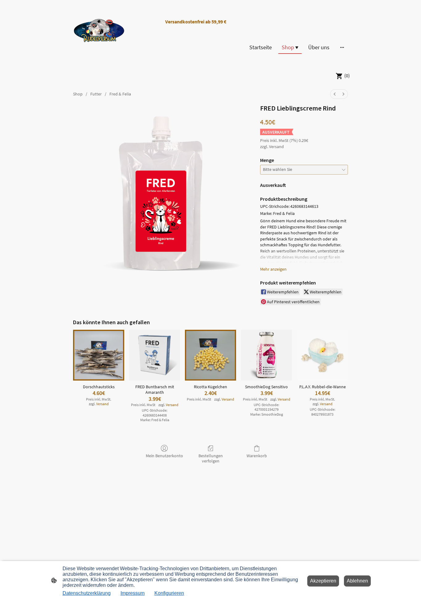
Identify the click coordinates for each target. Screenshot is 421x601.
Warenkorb (257, 455)
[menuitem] (334, 94)
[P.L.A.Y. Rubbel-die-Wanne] (322, 355)
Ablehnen (357, 580)
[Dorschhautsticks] (98, 355)
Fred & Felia (120, 94)
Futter (96, 94)
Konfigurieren (169, 593)
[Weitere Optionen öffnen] (342, 47)
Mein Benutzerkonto (164, 455)
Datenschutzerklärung (87, 593)
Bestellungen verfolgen (210, 458)
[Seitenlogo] (99, 34)
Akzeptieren (323, 580)
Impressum (133, 593)
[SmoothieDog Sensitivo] (266, 355)
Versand (276, 146)
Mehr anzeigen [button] (273, 269)
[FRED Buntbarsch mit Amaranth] (154, 355)
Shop (78, 94)
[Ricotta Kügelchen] (210, 355)
